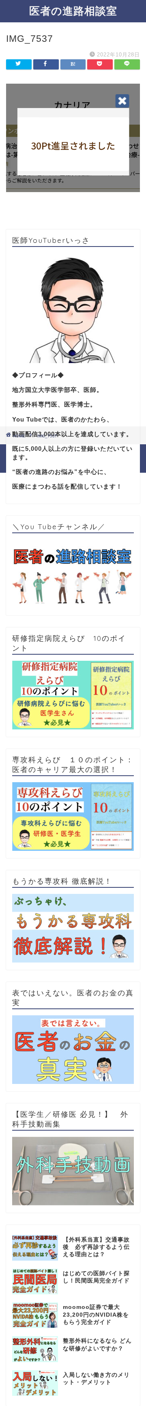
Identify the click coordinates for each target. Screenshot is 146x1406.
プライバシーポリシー (57, 453)
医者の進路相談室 (73, 10)
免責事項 (103, 453)
